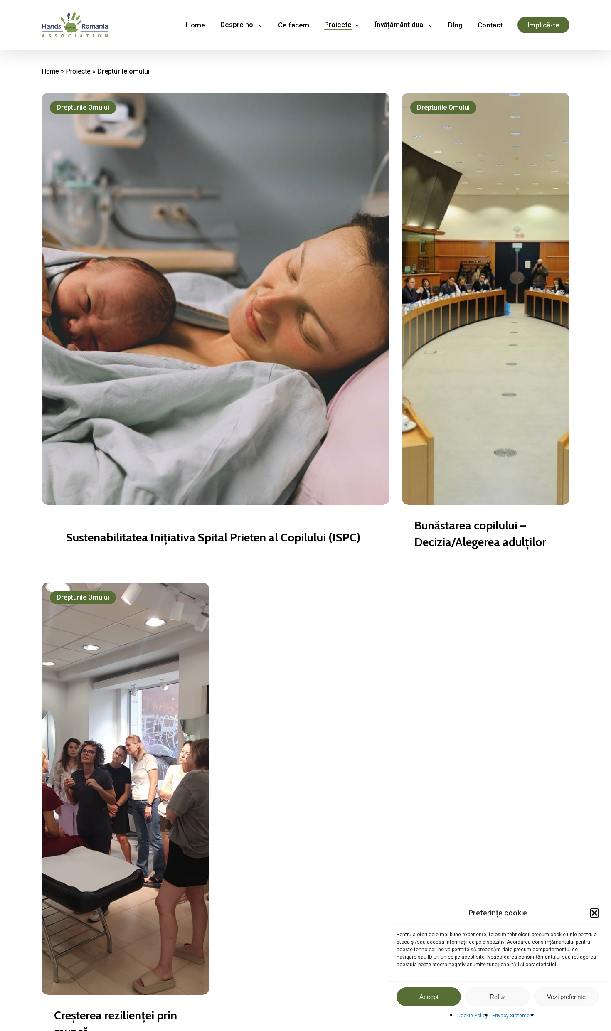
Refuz (498, 996)
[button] (594, 913)
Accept (429, 996)
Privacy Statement (513, 1016)
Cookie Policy (472, 1016)
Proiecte (78, 71)
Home (50, 71)
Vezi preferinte (566, 996)
